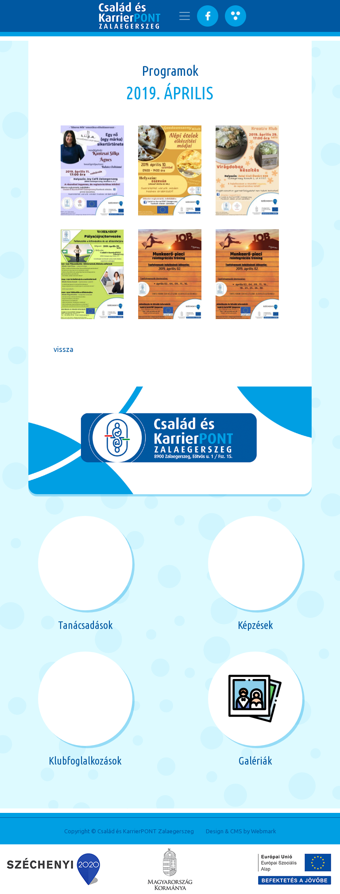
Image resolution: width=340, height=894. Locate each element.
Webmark (263, 831)
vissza (63, 349)
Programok (170, 70)
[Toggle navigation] (184, 16)
